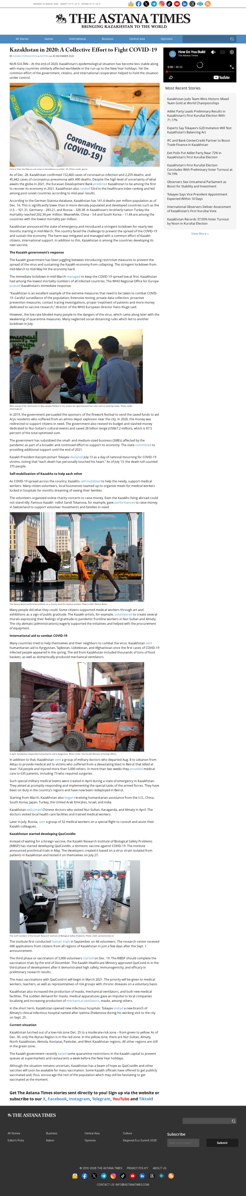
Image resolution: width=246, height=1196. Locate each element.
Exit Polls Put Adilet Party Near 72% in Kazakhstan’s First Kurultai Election (194, 155)
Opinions (167, 39)
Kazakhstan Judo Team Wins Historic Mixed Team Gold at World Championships (198, 101)
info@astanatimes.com (132, 1184)
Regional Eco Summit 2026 (140, 1140)
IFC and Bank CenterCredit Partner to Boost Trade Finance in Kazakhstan (198, 142)
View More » (200, 233)
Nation (49, 39)
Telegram (101, 1099)
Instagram (79, 1099)
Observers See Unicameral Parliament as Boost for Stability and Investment (196, 184)
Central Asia (137, 39)
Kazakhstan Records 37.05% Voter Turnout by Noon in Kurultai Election (198, 221)
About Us (159, 1168)
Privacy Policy (137, 1168)
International (77, 39)
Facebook (57, 1099)
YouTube (121, 1099)
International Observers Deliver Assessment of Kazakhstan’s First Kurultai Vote (199, 209)
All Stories (22, 39)
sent (149, 643)
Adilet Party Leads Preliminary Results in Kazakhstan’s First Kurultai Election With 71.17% (196, 115)
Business (107, 39)
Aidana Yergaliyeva (25, 56)
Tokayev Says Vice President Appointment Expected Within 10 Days (197, 196)
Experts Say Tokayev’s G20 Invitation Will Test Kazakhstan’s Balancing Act (199, 130)
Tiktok (145, 1099)
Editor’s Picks (16, 1140)
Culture (127, 1133)
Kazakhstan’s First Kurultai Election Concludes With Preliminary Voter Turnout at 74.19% (200, 169)
